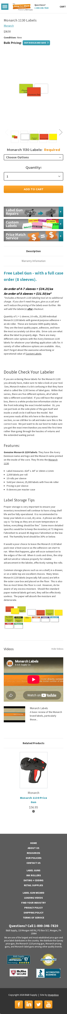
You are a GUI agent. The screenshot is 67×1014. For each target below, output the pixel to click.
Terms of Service (33, 917)
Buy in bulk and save (35, 42)
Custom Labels (33, 353)
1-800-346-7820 (41, 8)
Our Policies (33, 858)
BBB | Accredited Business (48, 973)
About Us (33, 848)
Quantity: (34, 168)
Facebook (19, 1004)
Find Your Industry (33, 902)
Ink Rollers (33, 875)
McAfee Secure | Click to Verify (18, 973)
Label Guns (33, 870)
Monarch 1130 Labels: (33, 150)
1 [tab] (33, 811)
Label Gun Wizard (33, 892)
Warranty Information (34, 261)
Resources (33, 853)
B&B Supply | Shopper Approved (18, 959)
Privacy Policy (33, 907)
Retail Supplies (33, 885)
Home (33, 843)
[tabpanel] (33, 780)
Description (33, 251)
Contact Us (33, 863)
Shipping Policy (33, 912)
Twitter (38, 1004)
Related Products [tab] (33, 743)
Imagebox (53, 994)
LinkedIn (29, 1004)
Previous (6, 132)
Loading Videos (33, 897)
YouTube (48, 1004)
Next (60, 132)
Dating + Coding (33, 880)
